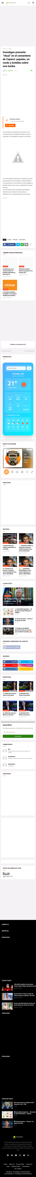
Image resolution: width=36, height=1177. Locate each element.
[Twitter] (18, 244)
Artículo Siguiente (29, 351)
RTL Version (18, 1168)
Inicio (4, 48)
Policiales (15, 239)
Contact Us (29, 1164)
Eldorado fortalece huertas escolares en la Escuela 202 (26, 270)
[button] (2, 2)
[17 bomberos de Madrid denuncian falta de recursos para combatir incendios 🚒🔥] (8, 631)
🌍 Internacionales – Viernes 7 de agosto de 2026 (24, 619)
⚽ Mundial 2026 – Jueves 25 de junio (24, 694)
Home (5, 1164)
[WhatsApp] (22, 244)
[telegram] (24, 1155)
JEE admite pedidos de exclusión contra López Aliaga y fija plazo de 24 (25, 985)
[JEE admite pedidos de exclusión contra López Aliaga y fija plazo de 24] (7, 987)
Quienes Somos (15, 1166)
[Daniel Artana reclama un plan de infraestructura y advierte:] (7, 996)
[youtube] (16, 1155)
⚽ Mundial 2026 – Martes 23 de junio (24, 714)
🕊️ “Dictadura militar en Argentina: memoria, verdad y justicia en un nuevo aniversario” (26, 548)
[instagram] (20, 1155)
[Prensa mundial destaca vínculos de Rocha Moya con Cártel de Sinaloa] (7, 1006)
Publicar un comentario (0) (18, 344)
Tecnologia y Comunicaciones (21, 1172)
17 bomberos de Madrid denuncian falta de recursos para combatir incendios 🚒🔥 (23, 629)
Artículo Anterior (6, 351)
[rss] (28, 1155)
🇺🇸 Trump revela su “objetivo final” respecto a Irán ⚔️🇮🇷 (24, 1103)
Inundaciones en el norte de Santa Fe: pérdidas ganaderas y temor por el (9, 271)
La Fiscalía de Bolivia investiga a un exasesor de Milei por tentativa (10, 293)
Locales (9, 48)
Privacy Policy (20, 1164)
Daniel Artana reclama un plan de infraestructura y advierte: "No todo (24, 994)
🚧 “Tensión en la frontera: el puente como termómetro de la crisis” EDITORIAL (9, 571)
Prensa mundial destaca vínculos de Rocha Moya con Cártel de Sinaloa (24, 1004)
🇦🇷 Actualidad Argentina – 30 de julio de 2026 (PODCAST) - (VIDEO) (23, 610)
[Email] (26, 244)
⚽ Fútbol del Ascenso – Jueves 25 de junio (10, 694)
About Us (11, 1164)
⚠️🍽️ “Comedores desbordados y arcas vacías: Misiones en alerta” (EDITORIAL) (25, 571)
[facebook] (7, 1155)
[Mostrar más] (30, 244)
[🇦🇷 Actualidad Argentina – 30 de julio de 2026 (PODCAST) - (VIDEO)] (8, 611)
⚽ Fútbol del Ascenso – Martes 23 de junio (10, 714)
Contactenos (26, 1166)
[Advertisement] (18, 26)
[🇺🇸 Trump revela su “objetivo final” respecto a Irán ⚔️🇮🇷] (7, 1105)
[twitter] (11, 1155)
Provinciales (22, 239)
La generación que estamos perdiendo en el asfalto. (9, 547)
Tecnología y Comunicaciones (23, 1173)
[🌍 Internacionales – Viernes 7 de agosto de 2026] (8, 621)
